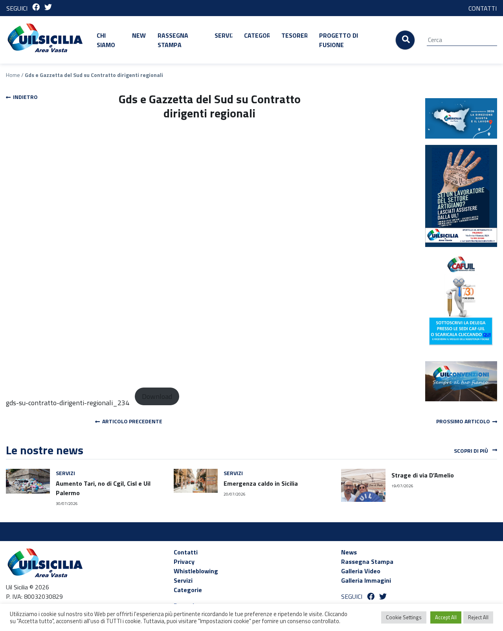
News (139, 35)
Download (157, 396)
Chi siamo (106, 40)
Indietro (24, 97)
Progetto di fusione (338, 40)
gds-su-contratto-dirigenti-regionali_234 (67, 402)
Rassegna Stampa (173, 40)
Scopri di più (471, 450)
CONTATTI (482, 8)
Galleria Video (360, 571)
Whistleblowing (196, 571)
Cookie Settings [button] (404, 617)
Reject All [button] (478, 617)
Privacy (184, 561)
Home (13, 75)
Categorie (257, 35)
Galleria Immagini (366, 580)
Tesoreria (294, 35)
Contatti (186, 552)
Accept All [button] (446, 617)
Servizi (223, 35)
